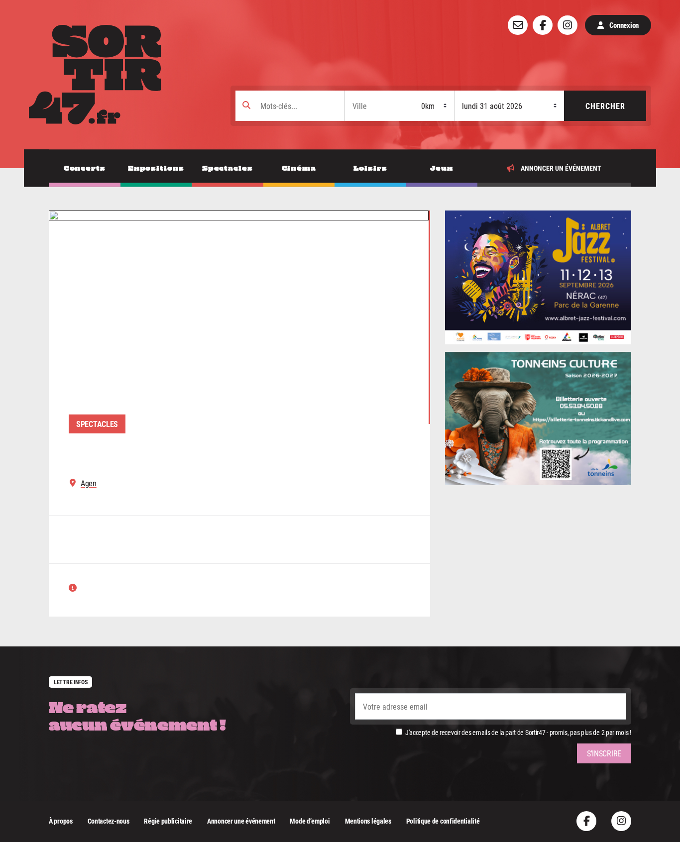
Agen (89, 483)
